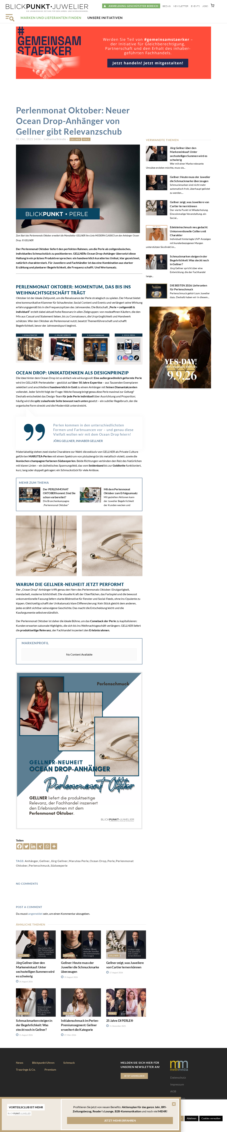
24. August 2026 (26, 981)
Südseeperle (59, 865)
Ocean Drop (98, 861)
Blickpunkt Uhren (43, 1062)
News (19, 1062)
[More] (54, 846)
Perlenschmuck (39, 865)
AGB (173, 1091)
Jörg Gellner (59, 861)
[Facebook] (19, 846)
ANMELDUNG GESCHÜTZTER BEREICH (132, 5)
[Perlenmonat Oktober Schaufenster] (30, 348)
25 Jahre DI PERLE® (119, 1020)
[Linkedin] (33, 846)
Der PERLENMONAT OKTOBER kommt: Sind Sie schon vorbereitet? (59, 493)
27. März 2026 (70, 1035)
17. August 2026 (116, 972)
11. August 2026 (26, 1035)
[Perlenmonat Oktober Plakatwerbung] (96, 349)
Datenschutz (178, 1077)
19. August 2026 (71, 977)
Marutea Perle (79, 861)
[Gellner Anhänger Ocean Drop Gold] (46, 546)
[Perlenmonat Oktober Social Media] (128, 349)
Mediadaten (177, 1098)
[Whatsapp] (47, 846)
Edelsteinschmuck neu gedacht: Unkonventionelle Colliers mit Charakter (189, 231)
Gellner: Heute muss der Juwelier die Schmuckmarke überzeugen (80, 967)
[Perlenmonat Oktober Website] (63, 348)
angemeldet (35, 913)
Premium (50, 1069)
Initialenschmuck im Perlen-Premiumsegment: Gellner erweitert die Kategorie (80, 1025)
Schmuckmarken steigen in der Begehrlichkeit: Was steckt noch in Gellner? (189, 260)
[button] (212, 6)
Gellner (75, 139)
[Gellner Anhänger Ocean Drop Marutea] (112, 546)
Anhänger (31, 861)
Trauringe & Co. (26, 1069)
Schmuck (69, 1062)
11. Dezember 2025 (117, 1026)
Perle (86, 139)
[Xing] (40, 846)
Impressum (177, 1084)
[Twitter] (26, 846)
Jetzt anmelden (134, 1075)
